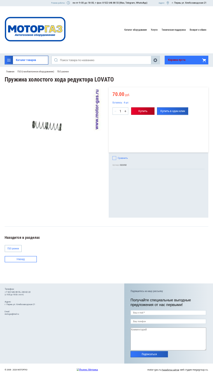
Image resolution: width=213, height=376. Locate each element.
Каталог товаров (26, 60)
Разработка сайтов (170, 370)
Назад (21, 259)
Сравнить (123, 158)
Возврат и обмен (198, 29)
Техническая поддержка (174, 29)
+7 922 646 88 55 (12, 292)
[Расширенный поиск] (155, 60)
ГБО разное (63, 71)
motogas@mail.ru (12, 314)
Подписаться (149, 354)
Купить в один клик (172, 111)
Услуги (154, 29)
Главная (10, 71)
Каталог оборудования (135, 29)
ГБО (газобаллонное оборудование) (35, 71)
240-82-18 (26, 292)
